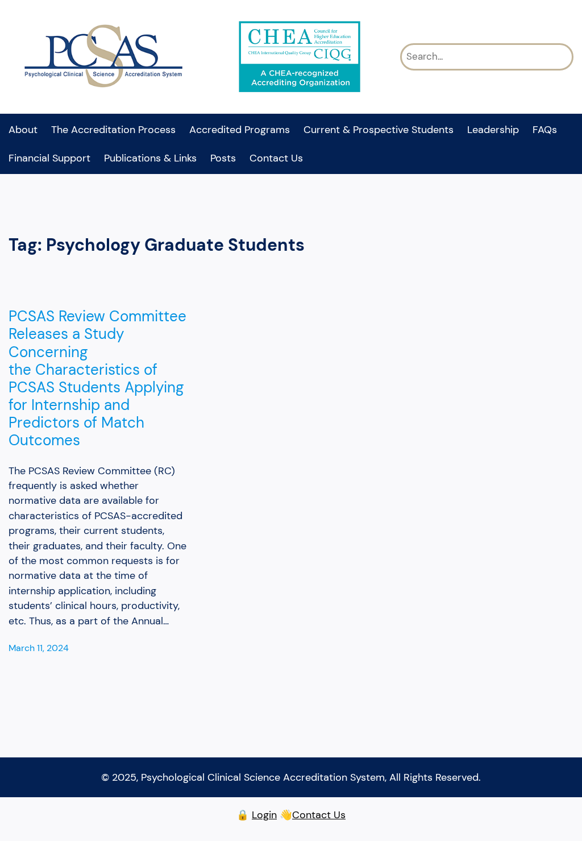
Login (264, 815)
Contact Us (319, 815)
